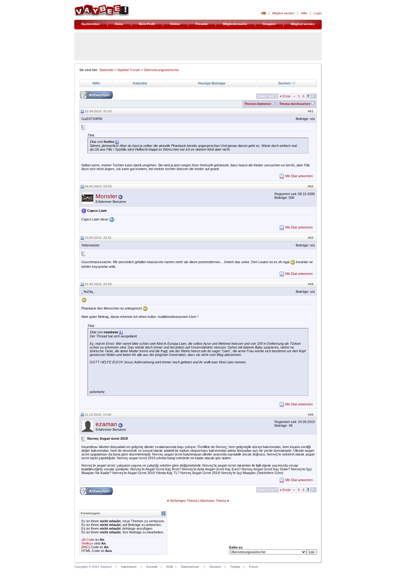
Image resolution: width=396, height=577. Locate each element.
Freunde (202, 24)
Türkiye (235, 566)
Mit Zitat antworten (299, 176)
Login (318, 13)
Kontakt (151, 566)
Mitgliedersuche (235, 24)
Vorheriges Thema (183, 500)
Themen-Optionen (257, 103)
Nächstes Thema (213, 500)
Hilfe (304, 13)
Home (119, 24)
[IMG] (85, 547)
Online (175, 24)
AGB (169, 566)
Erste (285, 96)
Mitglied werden (283, 13)
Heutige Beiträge (211, 83)
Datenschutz (190, 566)
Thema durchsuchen (294, 103)
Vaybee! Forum (128, 70)
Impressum (128, 566)
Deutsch (215, 566)
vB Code (87, 539)
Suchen (284, 83)
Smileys (87, 543)
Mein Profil (147, 24)
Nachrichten (90, 24)
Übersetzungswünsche (161, 70)
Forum (253, 566)
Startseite (106, 70)
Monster (106, 196)
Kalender (140, 83)
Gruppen (269, 24)
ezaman (106, 424)
